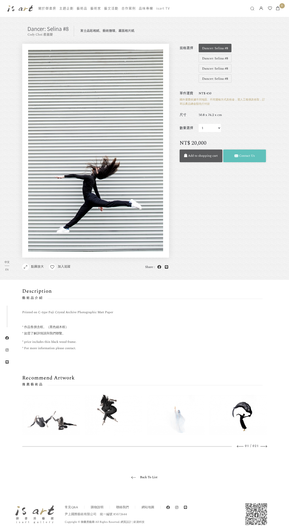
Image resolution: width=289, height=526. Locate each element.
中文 (7, 262)
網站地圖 (148, 507)
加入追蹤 (64, 266)
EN (6, 269)
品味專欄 (146, 8)
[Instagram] (177, 507)
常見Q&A (71, 507)
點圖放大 (37, 266)
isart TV (163, 8)
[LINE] (185, 507)
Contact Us (246, 155)
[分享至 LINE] (166, 267)
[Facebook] (168, 507)
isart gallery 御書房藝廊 (20, 8)
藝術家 (95, 8)
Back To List (148, 477)
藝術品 (82, 8)
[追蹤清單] (270, 9)
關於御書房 (47, 8)
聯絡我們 (122, 507)
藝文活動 (111, 8)
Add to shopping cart (202, 155)
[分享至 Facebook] (159, 267)
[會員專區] (261, 9)
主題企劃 (66, 8)
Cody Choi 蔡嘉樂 (40, 34)
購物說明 (97, 507)
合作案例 (128, 8)
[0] (277, 8)
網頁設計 (126, 522)
